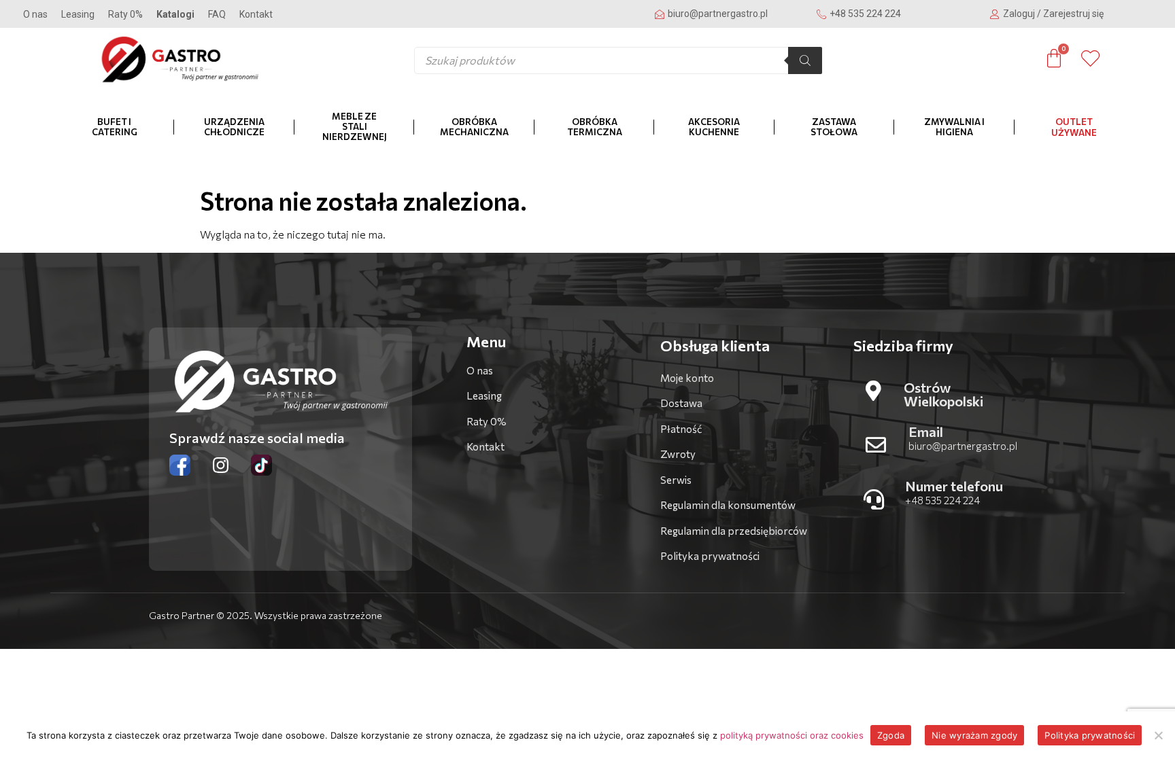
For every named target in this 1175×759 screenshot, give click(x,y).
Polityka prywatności (1089, 735)
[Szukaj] (805, 60)
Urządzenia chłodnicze (234, 126)
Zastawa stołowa (834, 126)
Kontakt (256, 14)
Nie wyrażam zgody (974, 735)
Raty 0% (125, 14)
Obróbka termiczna (594, 126)
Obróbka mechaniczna (474, 126)
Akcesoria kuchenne (714, 126)
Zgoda (890, 735)
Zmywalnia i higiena (954, 126)
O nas (35, 14)
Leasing (78, 14)
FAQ (217, 14)
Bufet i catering (114, 126)
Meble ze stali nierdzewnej (354, 126)
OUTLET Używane (1074, 127)
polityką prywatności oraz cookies (792, 735)
